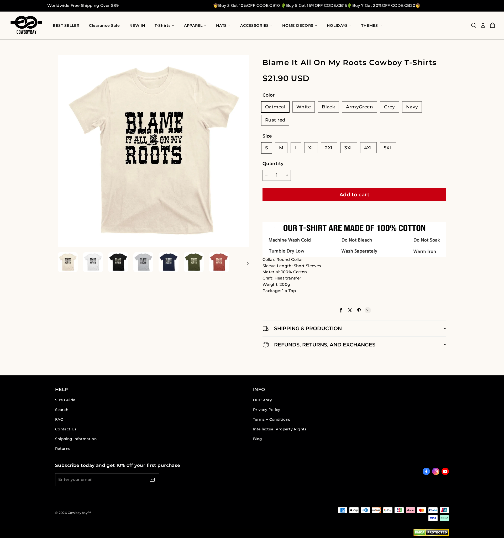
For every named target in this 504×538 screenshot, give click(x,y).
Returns (62, 448)
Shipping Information (76, 439)
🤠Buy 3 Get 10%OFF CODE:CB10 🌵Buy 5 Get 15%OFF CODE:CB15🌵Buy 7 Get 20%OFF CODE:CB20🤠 (317, 5)
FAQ (59, 419)
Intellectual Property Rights (280, 429)
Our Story (262, 400)
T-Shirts (163, 25)
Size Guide (65, 400)
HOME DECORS (297, 25)
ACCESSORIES (254, 25)
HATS (221, 25)
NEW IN (137, 25)
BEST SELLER (66, 25)
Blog (257, 439)
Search (61, 410)
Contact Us (65, 429)
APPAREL (193, 25)
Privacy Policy (266, 410)
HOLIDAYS (337, 25)
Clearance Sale (104, 25)
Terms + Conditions (271, 419)
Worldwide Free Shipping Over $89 (83, 5)
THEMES (369, 25)
